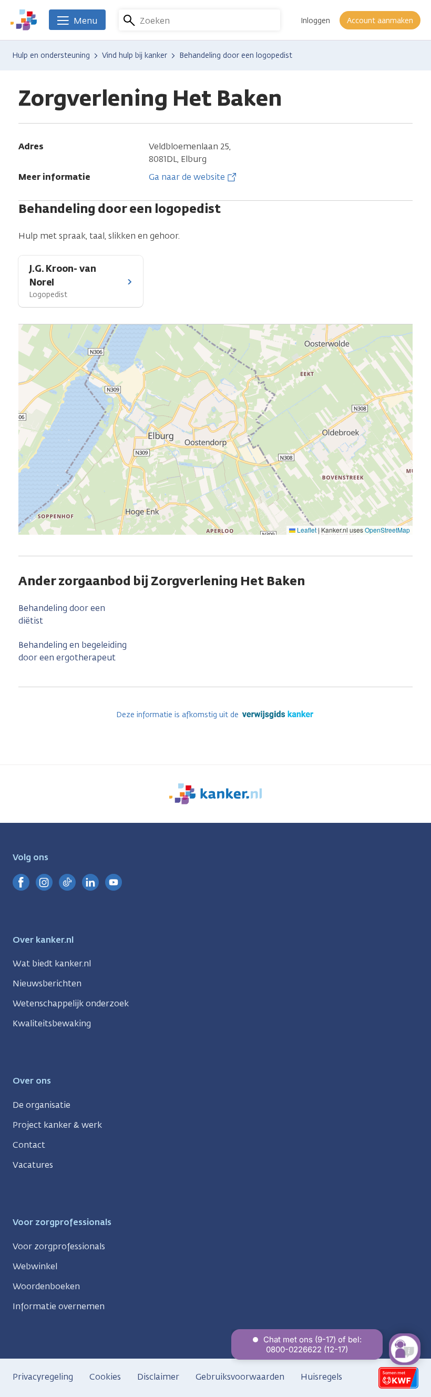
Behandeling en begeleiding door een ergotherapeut (72, 651)
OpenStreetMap (387, 529)
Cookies (105, 1376)
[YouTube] (113, 882)
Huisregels (321, 1376)
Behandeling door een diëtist (61, 614)
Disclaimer (158, 1376)
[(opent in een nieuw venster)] (21, 882)
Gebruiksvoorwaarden (240, 1376)
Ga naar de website (187, 176)
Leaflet (305, 529)
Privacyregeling (43, 1376)
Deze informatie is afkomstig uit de (178, 715)
